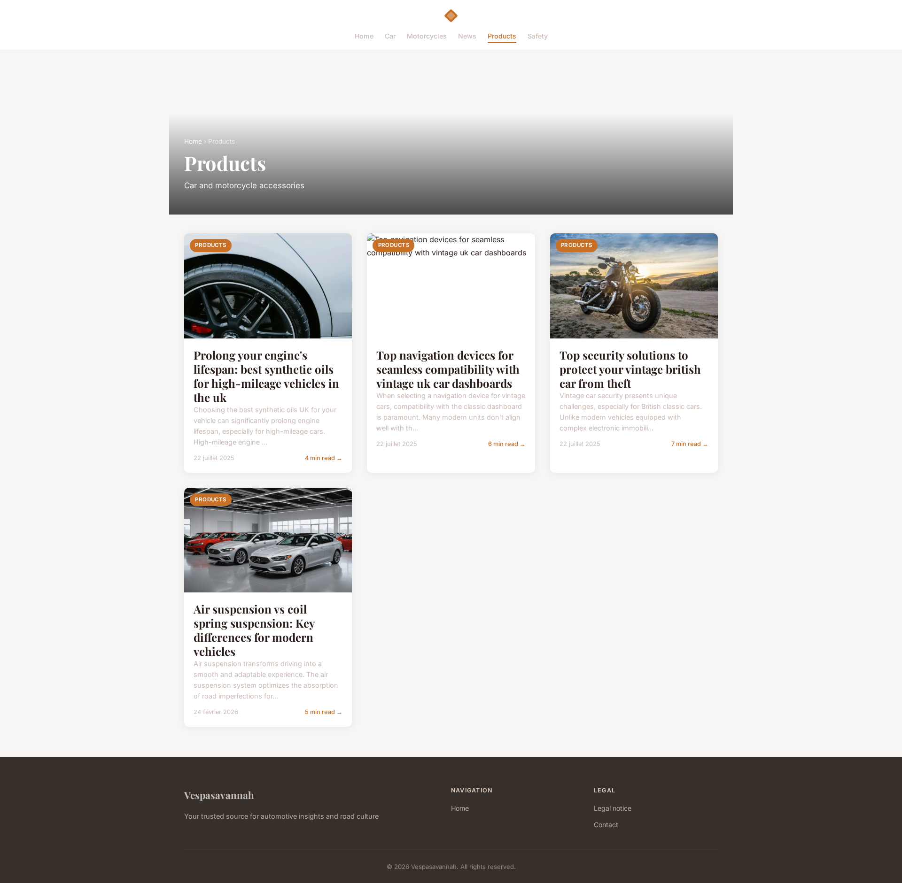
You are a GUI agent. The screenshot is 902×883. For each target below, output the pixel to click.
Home (364, 36)
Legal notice (612, 808)
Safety (538, 36)
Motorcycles (427, 36)
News (467, 36)
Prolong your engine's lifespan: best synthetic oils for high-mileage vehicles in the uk (266, 376)
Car (390, 36)
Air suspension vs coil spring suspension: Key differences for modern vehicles (254, 630)
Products (502, 36)
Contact (606, 825)
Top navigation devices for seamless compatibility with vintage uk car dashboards (448, 369)
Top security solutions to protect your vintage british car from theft (630, 369)
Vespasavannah (219, 794)
